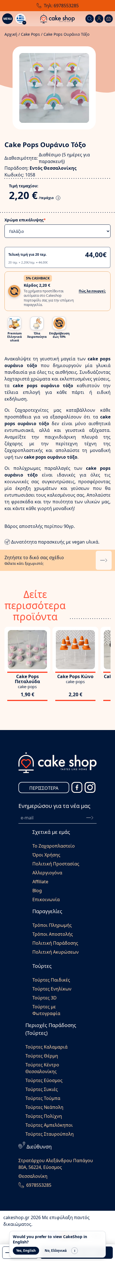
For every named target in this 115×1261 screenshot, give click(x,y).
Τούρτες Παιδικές (51, 980)
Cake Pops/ (31, 34)
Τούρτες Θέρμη (41, 1056)
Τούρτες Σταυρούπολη (49, 1134)
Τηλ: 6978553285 (61, 6)
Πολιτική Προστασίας (55, 864)
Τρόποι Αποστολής (52, 934)
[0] (108, 19)
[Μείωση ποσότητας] (7, 1252)
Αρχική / (12, 34)
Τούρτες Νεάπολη (44, 1107)
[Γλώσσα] (20, 18)
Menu (7, 19)
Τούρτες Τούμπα (42, 1098)
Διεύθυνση (39, 1146)
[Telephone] (21, 1185)
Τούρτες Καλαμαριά (46, 1047)
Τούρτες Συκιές (41, 1089)
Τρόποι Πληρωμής (52, 925)
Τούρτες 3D (44, 998)
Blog (37, 890)
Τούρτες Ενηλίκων (51, 989)
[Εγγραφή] (89, 817)
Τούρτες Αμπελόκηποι (49, 1125)
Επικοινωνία (46, 899)
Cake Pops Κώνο (75, 676)
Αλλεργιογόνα (47, 873)
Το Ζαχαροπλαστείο (53, 846)
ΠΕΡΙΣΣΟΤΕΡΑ (43, 788)
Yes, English (26, 1250)
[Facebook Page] (76, 787)
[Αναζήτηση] (89, 19)
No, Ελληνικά (56, 1250)
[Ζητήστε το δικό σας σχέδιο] (104, 560)
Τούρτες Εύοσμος (44, 1080)
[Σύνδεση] (99, 19)
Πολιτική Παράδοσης (55, 943)
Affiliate (40, 882)
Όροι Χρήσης (46, 855)
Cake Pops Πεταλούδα (27, 679)
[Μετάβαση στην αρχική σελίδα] (57, 18)
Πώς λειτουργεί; (92, 291)
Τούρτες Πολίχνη (43, 1116)
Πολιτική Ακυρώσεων (55, 952)
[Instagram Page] (90, 787)
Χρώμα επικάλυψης (25, 219)
